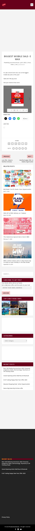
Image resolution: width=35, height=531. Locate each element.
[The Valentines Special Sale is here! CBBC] (17, 226)
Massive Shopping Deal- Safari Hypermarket (16, 384)
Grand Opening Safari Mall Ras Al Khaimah (16, 375)
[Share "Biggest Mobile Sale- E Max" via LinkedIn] (19, 143)
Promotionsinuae (14, 526)
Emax (29, 62)
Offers (12, 64)
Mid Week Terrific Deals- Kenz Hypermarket (17, 189)
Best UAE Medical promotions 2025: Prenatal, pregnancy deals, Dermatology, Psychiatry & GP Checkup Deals (16, 370)
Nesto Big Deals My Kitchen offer (13, 388)
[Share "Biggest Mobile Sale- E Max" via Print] (26, 143)
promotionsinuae (14, 62)
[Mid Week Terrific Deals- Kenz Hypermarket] (17, 178)
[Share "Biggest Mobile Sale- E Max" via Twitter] (12, 143)
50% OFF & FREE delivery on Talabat (14, 213)
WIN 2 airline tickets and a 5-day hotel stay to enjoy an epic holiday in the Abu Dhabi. (17, 261)
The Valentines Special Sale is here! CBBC (16, 237)
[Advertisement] (17, 30)
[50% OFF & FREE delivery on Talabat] (17, 202)
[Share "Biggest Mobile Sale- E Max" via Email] (22, 143)
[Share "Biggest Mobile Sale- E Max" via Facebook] (9, 143)
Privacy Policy (6, 517)
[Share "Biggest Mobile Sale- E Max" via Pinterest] (16, 143)
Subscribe (6, 293)
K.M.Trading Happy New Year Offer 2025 (15, 380)
